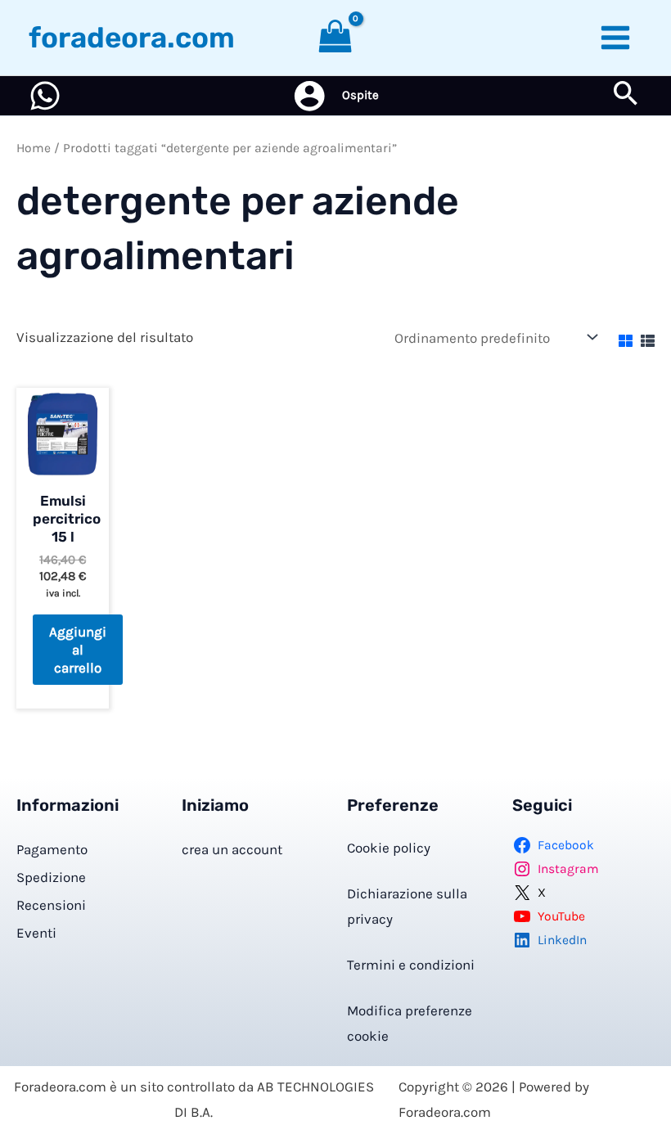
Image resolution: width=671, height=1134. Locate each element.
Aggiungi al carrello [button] (77, 649)
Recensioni (51, 905)
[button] (626, 96)
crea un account (232, 849)
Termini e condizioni (411, 964)
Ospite (360, 95)
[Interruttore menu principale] (616, 38)
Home (33, 148)
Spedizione (51, 877)
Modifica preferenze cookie (409, 1023)
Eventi (36, 933)
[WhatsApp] (45, 95)
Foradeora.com (132, 37)
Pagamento (52, 849)
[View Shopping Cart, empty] (335, 37)
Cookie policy (388, 847)
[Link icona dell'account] (309, 95)
